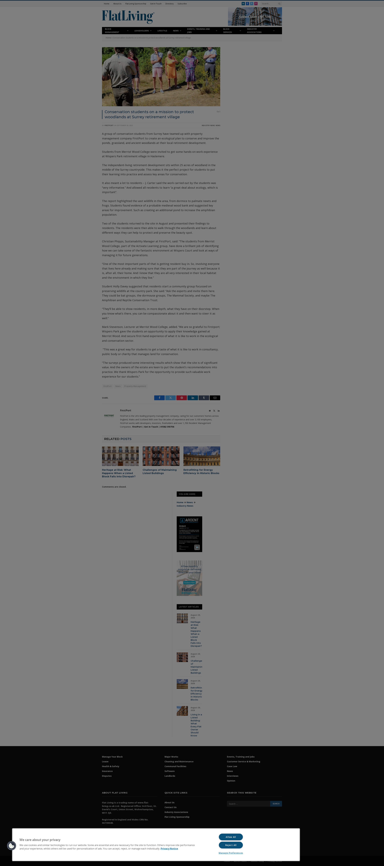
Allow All (231, 837)
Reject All (231, 845)
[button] (11, 846)
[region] (156, 844)
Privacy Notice (169, 848)
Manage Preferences (231, 852)
